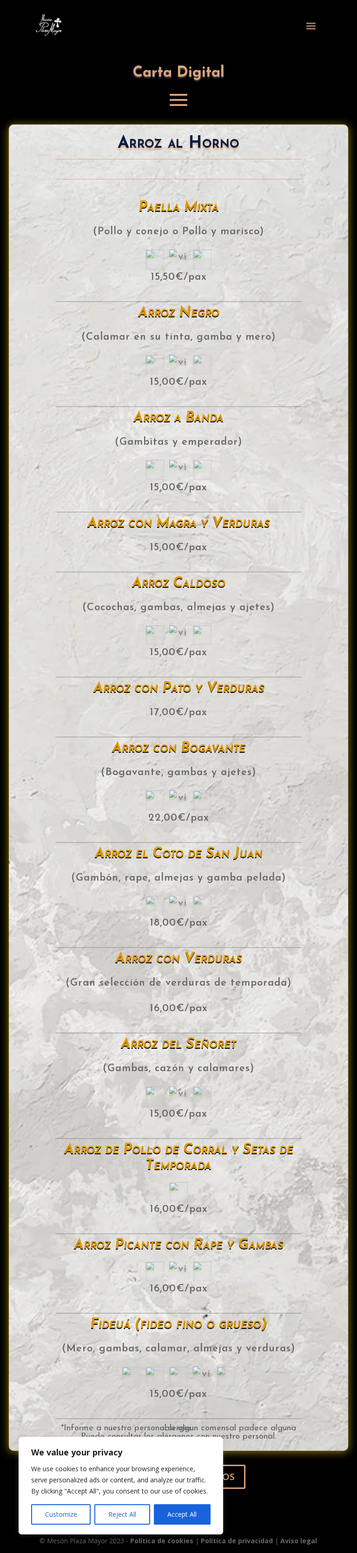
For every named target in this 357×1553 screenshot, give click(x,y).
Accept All (182, 1514)
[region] (121, 1485)
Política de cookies (161, 1540)
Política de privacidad (237, 1540)
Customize (61, 1514)
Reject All (122, 1514)
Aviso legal (298, 1540)
